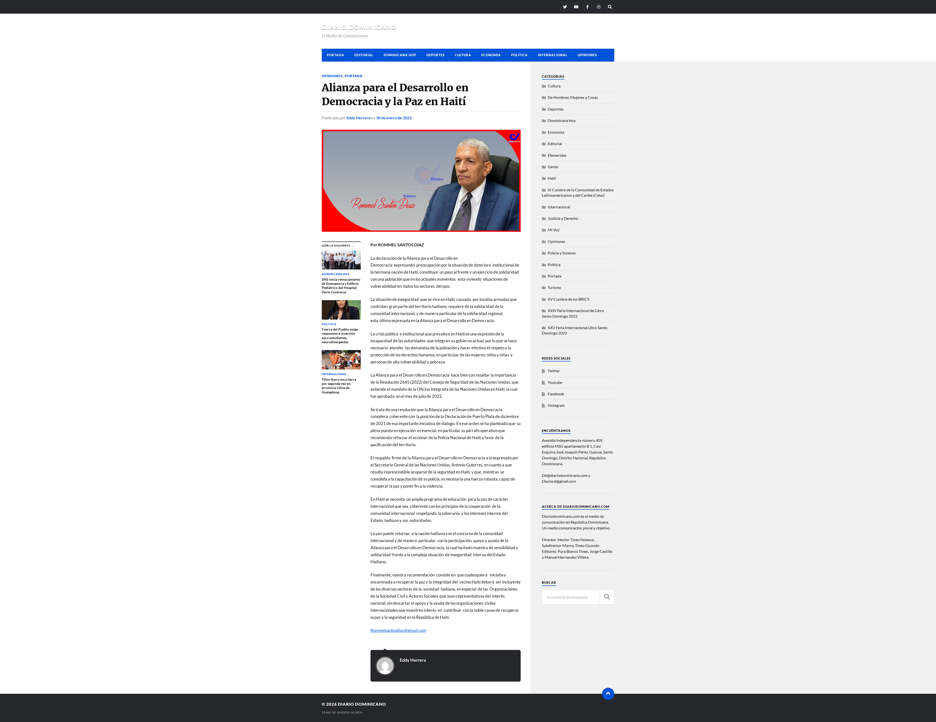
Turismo (554, 287)
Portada (335, 55)
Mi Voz (553, 229)
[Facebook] (587, 6)
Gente (553, 166)
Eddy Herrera (358, 117)
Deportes (436, 55)
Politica (519, 55)
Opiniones (587, 55)
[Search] (609, 6)
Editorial (363, 55)
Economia (491, 55)
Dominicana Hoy (400, 55)
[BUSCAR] (607, 597)
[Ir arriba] (608, 694)
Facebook (556, 393)
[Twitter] (565, 6)
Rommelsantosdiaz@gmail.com (398, 630)
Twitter (554, 370)
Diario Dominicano (359, 27)
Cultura (463, 55)
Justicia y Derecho (563, 218)
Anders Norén (349, 712)
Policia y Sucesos (562, 252)
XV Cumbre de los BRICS (568, 299)
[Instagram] (598, 6)
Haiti (552, 178)
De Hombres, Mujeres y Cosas (573, 97)
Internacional (552, 55)
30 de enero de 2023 (393, 117)
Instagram (556, 405)
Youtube (555, 382)
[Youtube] (576, 6)
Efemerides (557, 155)
